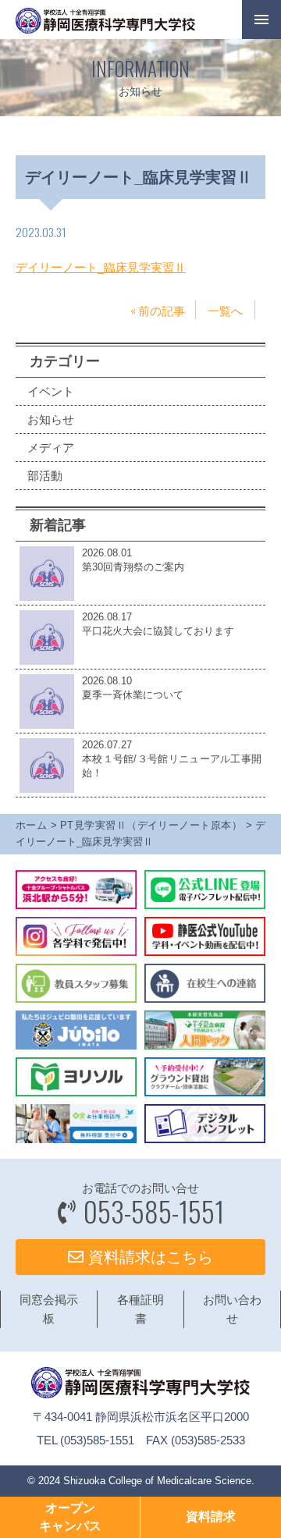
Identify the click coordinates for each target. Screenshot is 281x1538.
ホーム (31, 825)
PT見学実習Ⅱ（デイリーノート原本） (151, 825)
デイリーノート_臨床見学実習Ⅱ (101, 267)
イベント (50, 391)
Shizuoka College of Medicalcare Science (157, 1480)
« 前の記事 (157, 309)
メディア (50, 447)
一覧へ (225, 309)
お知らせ (50, 419)
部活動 (44, 475)
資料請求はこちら (148, 1257)
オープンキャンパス (70, 1516)
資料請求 (211, 1516)
